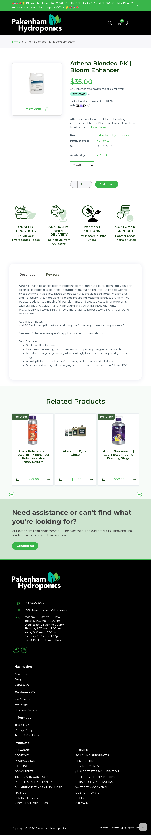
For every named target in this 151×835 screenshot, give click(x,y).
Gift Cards (82, 803)
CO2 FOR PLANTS (87, 792)
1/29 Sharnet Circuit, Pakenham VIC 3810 (51, 610)
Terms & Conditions (27, 735)
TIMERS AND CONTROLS (31, 776)
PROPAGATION (25, 760)
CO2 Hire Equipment (28, 798)
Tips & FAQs (22, 724)
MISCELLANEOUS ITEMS (31, 803)
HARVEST (21, 792)
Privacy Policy (24, 730)
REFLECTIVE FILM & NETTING (95, 776)
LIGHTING (21, 766)
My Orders (21, 704)
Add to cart (107, 184)
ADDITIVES (22, 755)
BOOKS (80, 798)
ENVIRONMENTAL (88, 766)
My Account (22, 699)
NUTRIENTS (83, 750)
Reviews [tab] (52, 274)
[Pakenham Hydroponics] (75, 586)
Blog (18, 679)
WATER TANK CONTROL (92, 787)
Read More (98, 127)
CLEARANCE (23, 750)
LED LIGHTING (85, 760)
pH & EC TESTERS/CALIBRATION (97, 771)
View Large (34, 108)
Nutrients (102, 140)
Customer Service (26, 710)
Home (16, 41)
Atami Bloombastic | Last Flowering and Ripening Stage (118, 454)
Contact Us (25, 546)
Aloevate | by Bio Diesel (76, 452)
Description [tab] (28, 274)
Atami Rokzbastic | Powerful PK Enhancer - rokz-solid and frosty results (33, 456)
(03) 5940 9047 (34, 603)
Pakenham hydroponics (112, 135)
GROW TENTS (24, 771)
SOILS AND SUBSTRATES (92, 755)
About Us (21, 674)
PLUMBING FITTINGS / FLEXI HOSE (38, 787)
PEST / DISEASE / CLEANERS (34, 782)
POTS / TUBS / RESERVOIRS (94, 782)
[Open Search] (109, 23)
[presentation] (11, 494)
